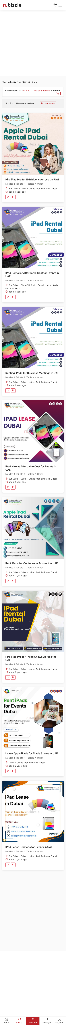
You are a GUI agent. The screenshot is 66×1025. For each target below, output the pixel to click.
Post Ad (33, 1022)
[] (58, 93)
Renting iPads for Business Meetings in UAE (32, 373)
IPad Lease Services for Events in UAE (28, 847)
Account (59, 1022)
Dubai (26, 90)
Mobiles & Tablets (42, 90)
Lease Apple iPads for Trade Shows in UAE (31, 753)
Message (46, 1022)
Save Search (48, 103)
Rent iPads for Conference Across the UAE (31, 563)
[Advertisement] (33, 43)
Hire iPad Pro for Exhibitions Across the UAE (32, 179)
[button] (26, 103)
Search (19, 1022)
